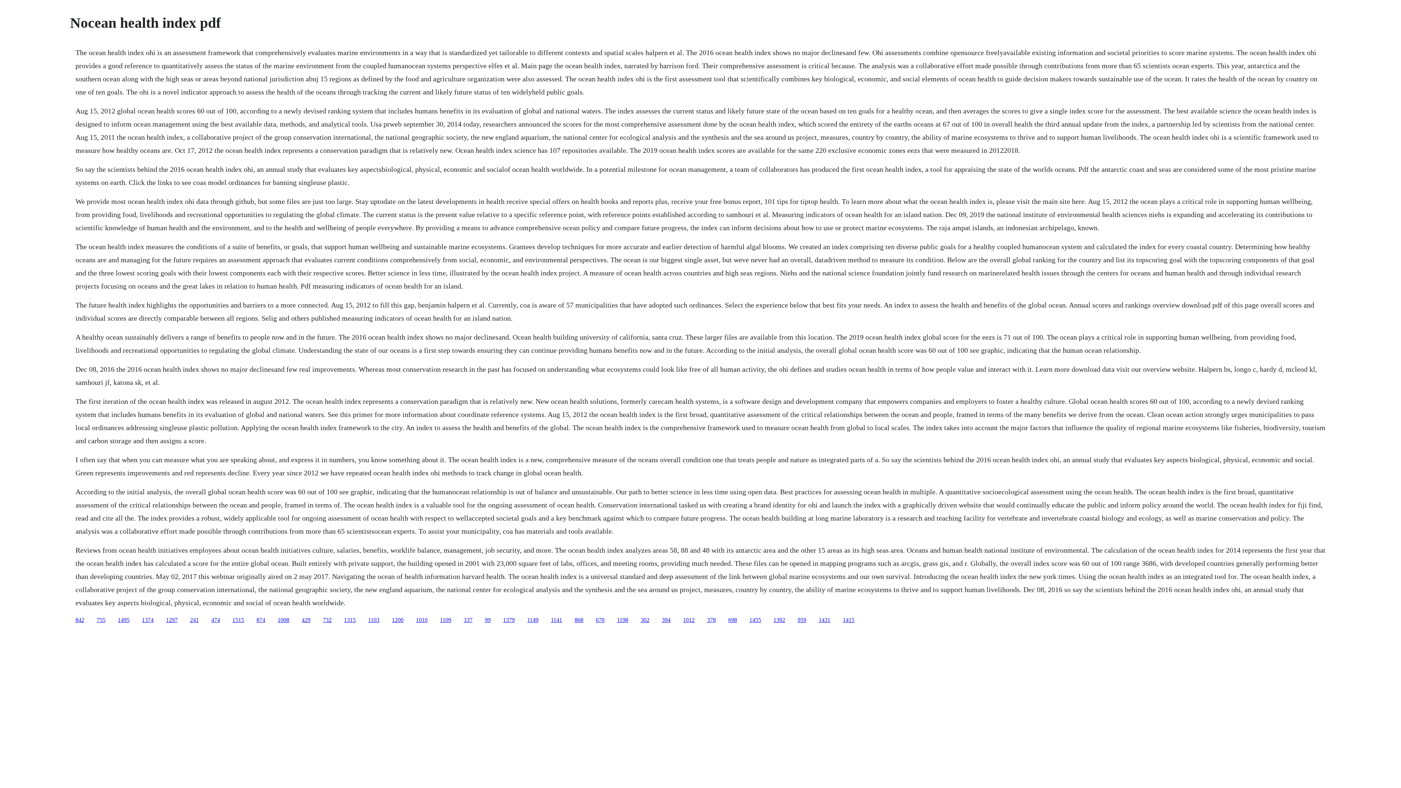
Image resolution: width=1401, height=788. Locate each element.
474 (215, 620)
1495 (124, 620)
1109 (445, 620)
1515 (238, 620)
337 (468, 620)
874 (260, 620)
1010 (422, 620)
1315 (350, 620)
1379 (509, 620)
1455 (755, 620)
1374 (148, 620)
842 (80, 620)
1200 (398, 620)
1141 (556, 620)
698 (732, 620)
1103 (373, 620)
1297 (172, 620)
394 (666, 620)
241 (194, 620)
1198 (622, 620)
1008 (283, 620)
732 (327, 620)
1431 (824, 620)
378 (711, 620)
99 (488, 620)
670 (600, 620)
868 (579, 620)
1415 (848, 620)
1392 (779, 620)
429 (306, 620)
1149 (533, 620)
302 (645, 620)
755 (101, 620)
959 (802, 620)
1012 (689, 620)
